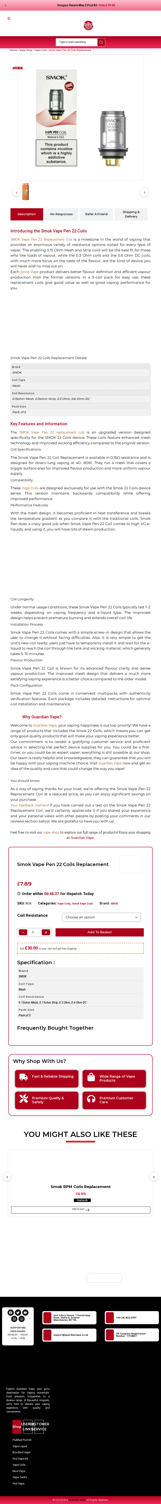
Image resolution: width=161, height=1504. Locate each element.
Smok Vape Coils (82, 903)
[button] (17, 192)
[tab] (26, 214)
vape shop (51, 832)
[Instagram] (14, 1319)
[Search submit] (101, 42)
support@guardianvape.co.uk (70, 1335)
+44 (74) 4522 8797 (126, 1317)
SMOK (114, 903)
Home (13, 50)
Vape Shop (25, 50)
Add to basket (99, 932)
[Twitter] (18, 1312)
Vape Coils (41, 50)
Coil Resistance (32, 915)
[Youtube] (25, 1312)
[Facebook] (11, 1312)
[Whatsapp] (21, 1319)
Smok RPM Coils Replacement (81, 1186)
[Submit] (132, 1278)
